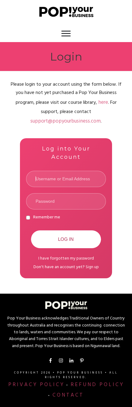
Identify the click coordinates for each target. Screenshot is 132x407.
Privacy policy (36, 385)
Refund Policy (97, 385)
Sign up (92, 267)
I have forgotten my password (66, 259)
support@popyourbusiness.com (65, 122)
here (103, 103)
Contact (68, 396)
